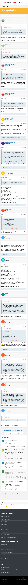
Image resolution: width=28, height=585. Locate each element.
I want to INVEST (4, 524)
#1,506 (24, 147)
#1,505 (24, 123)
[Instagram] (4, 562)
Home (2, 506)
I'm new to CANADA (5, 529)
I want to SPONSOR (5, 526)
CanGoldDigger (9, 476)
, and (13, 88)
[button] (2, 3)
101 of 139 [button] (14, 430)
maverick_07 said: (6, 328)
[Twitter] (9, 562)
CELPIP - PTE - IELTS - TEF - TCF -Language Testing (16, 478)
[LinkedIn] (6, 562)
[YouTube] (11, 562)
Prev (8, 430)
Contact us (3, 504)
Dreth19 (6, 485)
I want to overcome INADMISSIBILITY (8, 537)
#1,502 (24, 49)
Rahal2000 (7, 443)
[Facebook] (1, 562)
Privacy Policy (14, 580)
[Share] (22, 25)
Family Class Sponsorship (14, 485)
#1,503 (24, 69)
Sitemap (2, 580)
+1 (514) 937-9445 (5, 567)
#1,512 (24, 326)
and (10, 113)
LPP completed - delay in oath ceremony (14, 462)
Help (24, 504)
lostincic (4, 11)
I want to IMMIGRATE (5, 516)
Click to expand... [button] (13, 228)
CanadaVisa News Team (6, 554)
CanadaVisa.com (4, 544)
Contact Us (3, 582)
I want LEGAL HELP (5, 534)
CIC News (3, 547)
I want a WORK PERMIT (5, 519)
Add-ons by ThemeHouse (20, 579)
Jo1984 (6, 463)
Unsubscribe (8, 580)
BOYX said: (5, 417)
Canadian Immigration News (6, 552)
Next (19, 430)
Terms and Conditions (11, 504)
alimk (7, 488)
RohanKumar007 (8, 455)
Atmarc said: (5, 301)
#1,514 (24, 389)
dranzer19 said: (6, 52)
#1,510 (24, 264)
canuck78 (8, 446)
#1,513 (24, 359)
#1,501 (24, 25)
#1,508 (24, 214)
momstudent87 (9, 466)
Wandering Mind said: (7, 149)
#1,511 (24, 299)
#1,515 (24, 415)
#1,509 (24, 242)
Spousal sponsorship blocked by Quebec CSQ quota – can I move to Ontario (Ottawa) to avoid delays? (15, 483)
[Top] (5, 507)
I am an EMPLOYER (5, 532)
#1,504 (24, 98)
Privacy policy (19, 504)
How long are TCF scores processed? (13, 470)
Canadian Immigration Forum (7, 549)
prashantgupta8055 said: (8, 179)
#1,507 (24, 177)
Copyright (21, 580)
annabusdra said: (6, 27)
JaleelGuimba (8, 472)
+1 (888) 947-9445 (5, 572)
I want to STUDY (4, 521)
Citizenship (12, 443)
